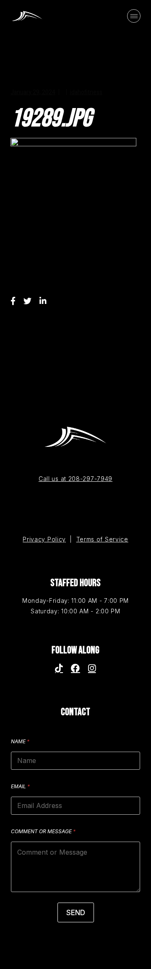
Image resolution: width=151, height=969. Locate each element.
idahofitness (86, 92)
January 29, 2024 (32, 92)
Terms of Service (102, 539)
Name (20, 741)
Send (75, 912)
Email (20, 786)
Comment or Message (43, 831)
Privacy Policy (44, 539)
